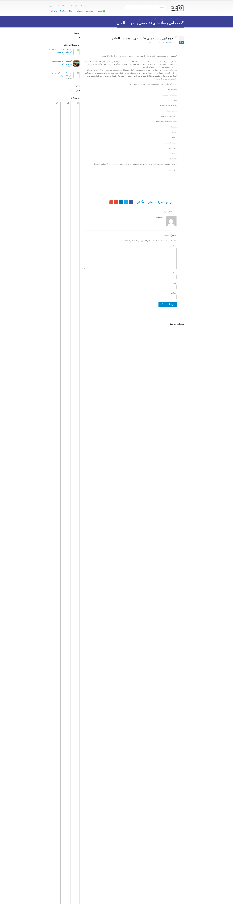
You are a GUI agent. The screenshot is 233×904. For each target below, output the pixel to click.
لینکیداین (121, 202)
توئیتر (126, 202)
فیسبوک (131, 202)
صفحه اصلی (89, 11)
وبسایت (174, 293)
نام (175, 273)
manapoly (166, 42)
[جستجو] (127, 7)
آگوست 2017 (74, 90)
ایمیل (111, 202)
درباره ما (84, 6)
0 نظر (150, 42)
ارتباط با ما (73, 6)
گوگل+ (116, 202)
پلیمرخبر (166, 61)
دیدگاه (174, 246)
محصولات (80, 11)
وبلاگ (70, 11)
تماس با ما (54, 11)
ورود (51, 6)
